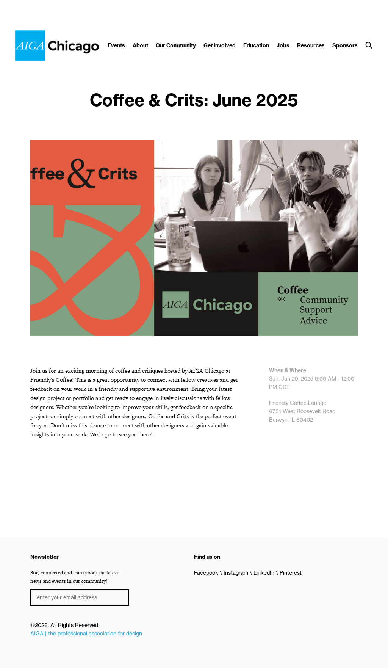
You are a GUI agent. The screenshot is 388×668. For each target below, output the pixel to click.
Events (116, 45)
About (140, 45)
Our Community (176, 45)
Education (256, 45)
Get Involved (219, 45)
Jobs (283, 45)
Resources (311, 45)
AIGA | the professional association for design (86, 633)
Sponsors (345, 45)
